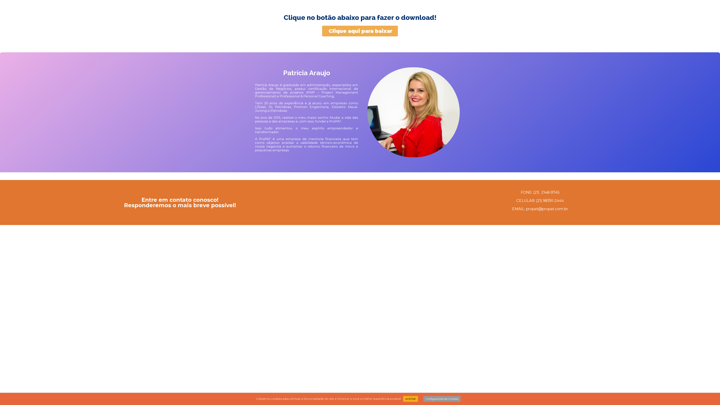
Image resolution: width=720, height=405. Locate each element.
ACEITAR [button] (410, 398)
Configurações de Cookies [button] (442, 398)
